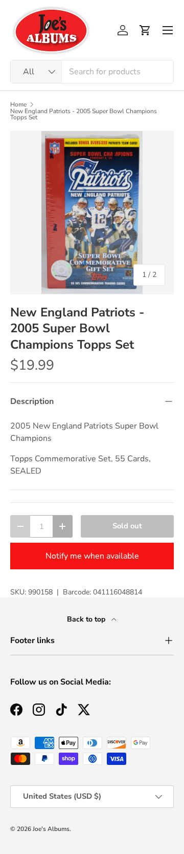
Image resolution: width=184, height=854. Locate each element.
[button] (145, 30)
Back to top (87, 619)
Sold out (127, 526)
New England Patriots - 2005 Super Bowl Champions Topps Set (83, 114)
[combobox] (92, 71)
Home (18, 104)
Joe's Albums (51, 829)
